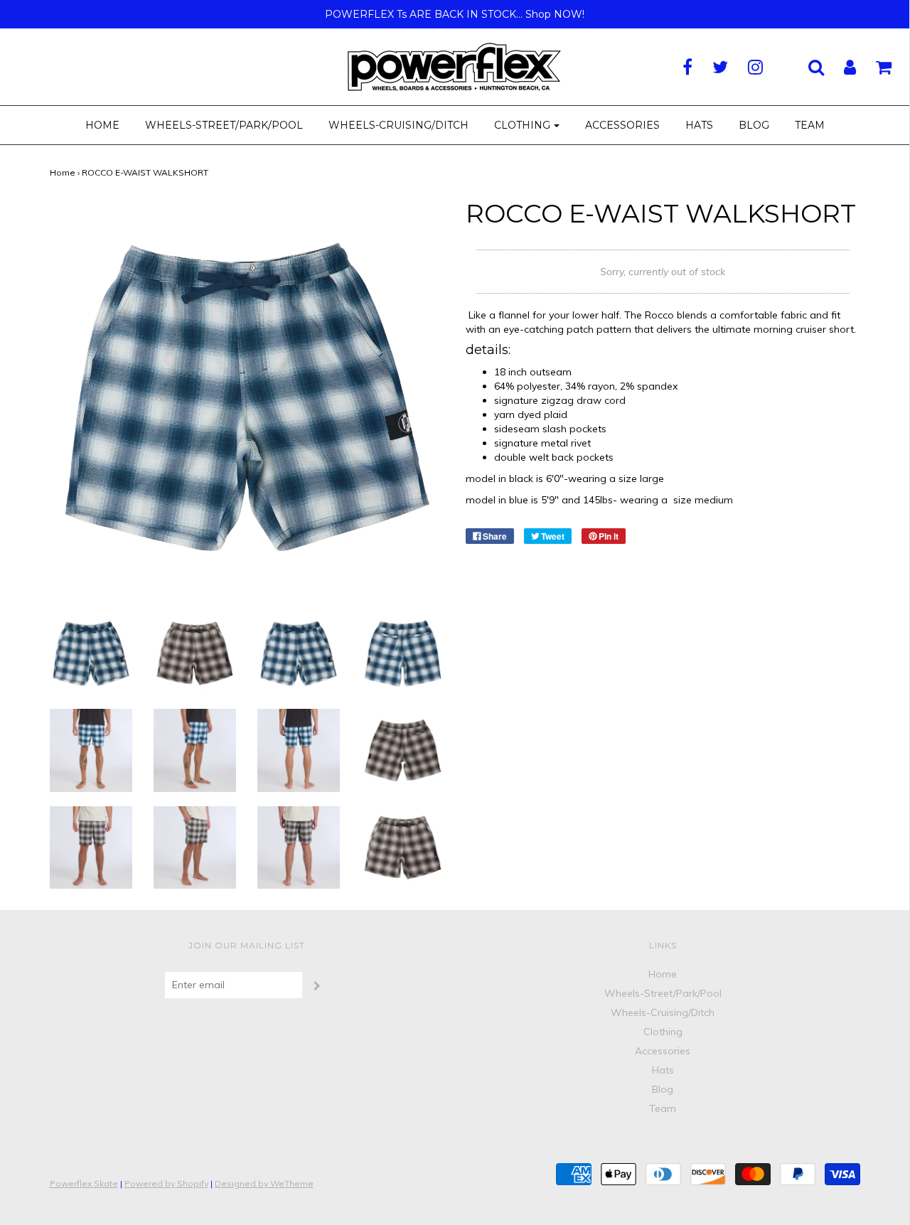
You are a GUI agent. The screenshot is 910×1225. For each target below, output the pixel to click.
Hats (699, 125)
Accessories (622, 125)
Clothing (662, 1031)
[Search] (807, 66)
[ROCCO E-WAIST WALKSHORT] (91, 652)
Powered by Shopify (166, 1183)
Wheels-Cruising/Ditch (398, 125)
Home (102, 125)
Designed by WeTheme (264, 1183)
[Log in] (841, 66)
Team (810, 125)
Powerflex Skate (84, 1183)
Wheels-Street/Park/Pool (224, 125)
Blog (754, 125)
